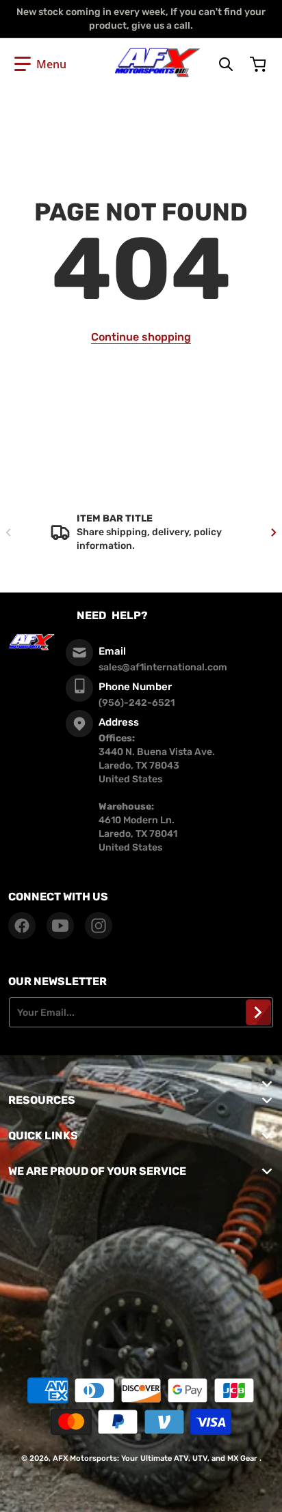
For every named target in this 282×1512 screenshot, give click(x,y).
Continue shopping (141, 336)
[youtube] (60, 925)
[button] (40, 64)
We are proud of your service (97, 1171)
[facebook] (22, 925)
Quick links (43, 1135)
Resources (41, 1100)
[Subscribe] (258, 1012)
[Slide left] (8, 532)
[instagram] (98, 925)
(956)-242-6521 (137, 703)
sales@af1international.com (163, 667)
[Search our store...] (226, 64)
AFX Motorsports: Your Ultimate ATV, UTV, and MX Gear (155, 1458)
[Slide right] (274, 532)
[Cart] (259, 64)
